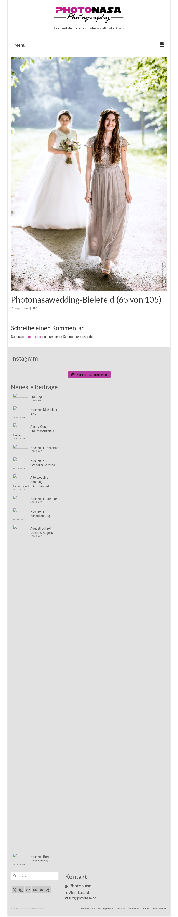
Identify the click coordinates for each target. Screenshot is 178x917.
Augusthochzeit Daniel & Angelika (42, 530)
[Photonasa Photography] (89, 14)
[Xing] (48, 889)
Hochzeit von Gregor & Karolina (42, 462)
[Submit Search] (14, 876)
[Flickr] (35, 889)
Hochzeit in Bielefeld (44, 447)
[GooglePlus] (28, 889)
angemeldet (33, 336)
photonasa (24, 308)
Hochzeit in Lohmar (43, 498)
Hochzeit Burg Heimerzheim (40, 858)
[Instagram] (21, 889)
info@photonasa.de (82, 898)
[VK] (41, 889)
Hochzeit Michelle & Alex (43, 411)
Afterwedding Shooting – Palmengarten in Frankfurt (31, 481)
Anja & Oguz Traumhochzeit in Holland (33, 430)
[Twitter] (15, 889)
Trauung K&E (39, 397)
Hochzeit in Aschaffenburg (40, 513)
